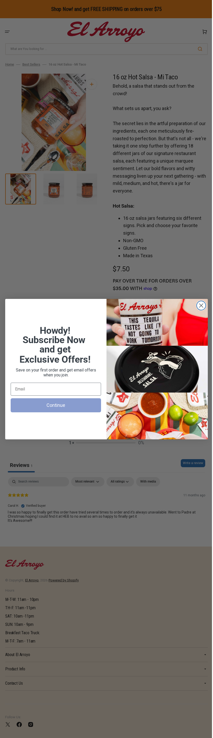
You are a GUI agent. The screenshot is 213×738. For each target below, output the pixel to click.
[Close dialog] (199, 305)
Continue (54, 405)
